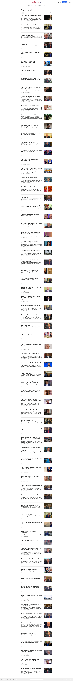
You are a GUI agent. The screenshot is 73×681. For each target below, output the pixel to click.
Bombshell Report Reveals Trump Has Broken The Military (31, 532)
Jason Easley (29, 29)
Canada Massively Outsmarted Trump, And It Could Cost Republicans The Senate (31, 25)
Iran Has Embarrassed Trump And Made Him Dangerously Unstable (31, 288)
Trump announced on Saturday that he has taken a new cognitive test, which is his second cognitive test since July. (31, 663)
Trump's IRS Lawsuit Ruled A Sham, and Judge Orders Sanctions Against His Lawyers (31, 642)
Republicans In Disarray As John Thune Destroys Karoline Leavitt (29, 477)
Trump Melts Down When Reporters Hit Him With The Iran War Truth (30, 513)
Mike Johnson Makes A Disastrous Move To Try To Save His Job (31, 44)
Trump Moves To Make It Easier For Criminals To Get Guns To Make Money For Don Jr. (31, 363)
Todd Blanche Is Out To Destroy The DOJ (30, 142)
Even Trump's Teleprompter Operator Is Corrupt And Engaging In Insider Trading (30, 587)
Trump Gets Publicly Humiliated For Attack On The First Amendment (31, 468)
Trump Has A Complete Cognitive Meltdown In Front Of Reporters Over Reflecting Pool (31, 315)
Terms (11, 679)
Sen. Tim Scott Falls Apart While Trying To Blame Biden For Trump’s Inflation (30, 62)
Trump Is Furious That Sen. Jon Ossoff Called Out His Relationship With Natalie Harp (31, 124)
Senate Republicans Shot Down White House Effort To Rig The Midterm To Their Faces (31, 391)
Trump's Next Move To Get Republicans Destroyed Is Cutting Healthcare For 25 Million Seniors (31, 401)
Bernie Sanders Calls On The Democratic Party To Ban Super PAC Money (31, 224)
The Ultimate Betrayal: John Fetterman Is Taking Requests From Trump (31, 215)
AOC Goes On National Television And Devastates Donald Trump (29, 242)
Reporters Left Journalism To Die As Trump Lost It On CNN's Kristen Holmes (30, 134)
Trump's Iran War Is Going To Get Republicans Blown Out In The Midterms (31, 459)
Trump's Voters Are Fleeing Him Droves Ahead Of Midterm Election (31, 187)
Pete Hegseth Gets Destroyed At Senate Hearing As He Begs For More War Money (30, 504)
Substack (63, 679)
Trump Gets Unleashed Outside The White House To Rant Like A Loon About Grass (30, 115)
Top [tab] (25, 12)
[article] (36, 19)
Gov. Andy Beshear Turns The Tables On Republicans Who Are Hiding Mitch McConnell (31, 410)
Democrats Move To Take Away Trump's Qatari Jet (31, 596)
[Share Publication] (61, 2)
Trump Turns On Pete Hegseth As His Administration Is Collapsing (29, 279)
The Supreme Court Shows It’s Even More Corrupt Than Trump (30, 88)
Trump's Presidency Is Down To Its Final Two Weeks (31, 251)
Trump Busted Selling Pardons (28, 70)
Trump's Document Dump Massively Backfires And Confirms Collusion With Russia (31, 568)
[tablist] (26, 13)
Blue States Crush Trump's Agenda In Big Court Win (31, 559)
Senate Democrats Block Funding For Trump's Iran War (31, 614)
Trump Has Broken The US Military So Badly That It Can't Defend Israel (30, 334)
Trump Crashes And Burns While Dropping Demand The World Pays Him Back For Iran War (31, 623)
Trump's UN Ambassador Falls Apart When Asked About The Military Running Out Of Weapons (30, 449)
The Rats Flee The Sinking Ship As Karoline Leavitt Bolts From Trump (30, 178)
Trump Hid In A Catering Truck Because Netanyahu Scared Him (30, 160)
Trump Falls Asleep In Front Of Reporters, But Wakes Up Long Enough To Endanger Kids (31, 206)
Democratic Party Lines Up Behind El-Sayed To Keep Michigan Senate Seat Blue (31, 297)
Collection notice (15, 679)
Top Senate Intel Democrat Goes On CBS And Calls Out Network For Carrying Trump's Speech (31, 550)
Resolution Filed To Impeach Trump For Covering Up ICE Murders (30, 34)
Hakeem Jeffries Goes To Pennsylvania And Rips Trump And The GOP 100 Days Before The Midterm (31, 438)
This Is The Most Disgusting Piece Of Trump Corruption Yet (30, 196)
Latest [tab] (23, 12)
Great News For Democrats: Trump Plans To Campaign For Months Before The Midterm (31, 79)
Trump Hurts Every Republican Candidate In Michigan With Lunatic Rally (31, 419)
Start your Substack (34, 679)
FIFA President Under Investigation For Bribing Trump (31, 429)
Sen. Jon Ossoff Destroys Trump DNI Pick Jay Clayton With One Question (31, 605)
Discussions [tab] (29, 12)
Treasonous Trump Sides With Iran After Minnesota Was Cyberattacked (30, 354)
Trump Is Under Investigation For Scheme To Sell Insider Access (31, 345)
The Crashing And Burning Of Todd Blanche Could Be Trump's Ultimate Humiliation (31, 381)
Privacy (9, 679)
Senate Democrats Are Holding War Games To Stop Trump (31, 495)
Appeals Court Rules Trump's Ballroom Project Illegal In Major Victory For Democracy (31, 269)
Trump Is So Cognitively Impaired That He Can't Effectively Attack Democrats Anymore (31, 486)
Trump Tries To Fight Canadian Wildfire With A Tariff (31, 523)
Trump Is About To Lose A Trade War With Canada (30, 53)
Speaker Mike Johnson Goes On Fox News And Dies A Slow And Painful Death (31, 151)
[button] (28, 5)
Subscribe (65, 2)
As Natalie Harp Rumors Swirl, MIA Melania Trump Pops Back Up (30, 97)
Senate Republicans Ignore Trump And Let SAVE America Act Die (30, 306)
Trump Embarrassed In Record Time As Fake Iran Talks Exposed (31, 324)
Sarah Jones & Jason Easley (31, 20)
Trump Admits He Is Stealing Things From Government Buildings (30, 260)
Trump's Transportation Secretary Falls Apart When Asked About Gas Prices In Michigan (31, 169)
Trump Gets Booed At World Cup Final (29, 540)
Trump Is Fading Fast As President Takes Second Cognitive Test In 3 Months (30, 660)
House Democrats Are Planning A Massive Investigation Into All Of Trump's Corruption (31, 233)
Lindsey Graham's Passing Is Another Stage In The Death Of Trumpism (31, 651)
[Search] (59, 2)
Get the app (40, 679)
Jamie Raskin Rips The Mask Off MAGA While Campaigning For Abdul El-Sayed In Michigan (31, 16)
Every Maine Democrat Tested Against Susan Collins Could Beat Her (31, 669)
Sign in (70, 2)
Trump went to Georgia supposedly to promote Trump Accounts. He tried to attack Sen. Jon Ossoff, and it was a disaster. (31, 489)
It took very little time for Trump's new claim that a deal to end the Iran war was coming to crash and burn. (31, 327)
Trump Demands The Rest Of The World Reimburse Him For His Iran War (30, 632)
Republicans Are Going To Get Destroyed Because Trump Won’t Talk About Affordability (31, 106)
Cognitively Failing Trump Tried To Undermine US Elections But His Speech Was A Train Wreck (31, 578)
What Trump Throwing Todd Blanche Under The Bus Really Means (31, 372)
